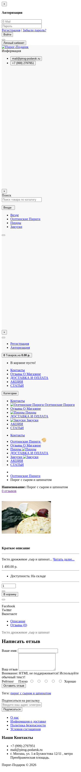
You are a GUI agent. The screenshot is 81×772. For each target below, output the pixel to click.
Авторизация (20, 347)
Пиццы (15, 223)
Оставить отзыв (13, 685)
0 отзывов (9, 491)
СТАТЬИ (17, 385)
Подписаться (12, 709)
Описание (17, 621)
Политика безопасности (28, 725)
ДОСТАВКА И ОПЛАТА (29, 378)
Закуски (16, 227)
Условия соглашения (25, 729)
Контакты (17, 370)
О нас (14, 717)
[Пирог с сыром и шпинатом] (26, 541)
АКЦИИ (16, 382)
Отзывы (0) (18, 625)
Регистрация (11, 30)
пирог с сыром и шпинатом (30, 693)
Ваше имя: (9, 650)
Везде (14, 215)
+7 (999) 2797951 (23, 63)
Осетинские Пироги (25, 219)
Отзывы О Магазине (25, 374)
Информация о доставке (28, 721)
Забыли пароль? (34, 30)
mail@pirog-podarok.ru (26, 58)
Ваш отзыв (10, 669)
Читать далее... (64, 559)
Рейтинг (8, 681)
